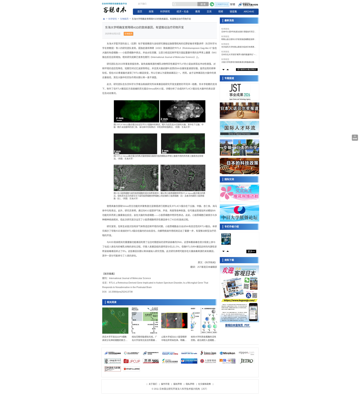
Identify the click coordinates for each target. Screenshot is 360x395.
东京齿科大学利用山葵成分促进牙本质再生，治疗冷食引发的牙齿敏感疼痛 (237, 39)
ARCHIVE (249, 11)
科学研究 (165, 11)
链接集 (233, 11)
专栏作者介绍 (231, 226)
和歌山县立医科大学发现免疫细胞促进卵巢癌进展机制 (238, 32)
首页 (139, 11)
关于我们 (142, 4)
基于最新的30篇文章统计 (246, 69)
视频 (220, 11)
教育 (197, 11)
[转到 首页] (104, 19)
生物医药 (124, 19)
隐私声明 (190, 384)
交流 (209, 11)
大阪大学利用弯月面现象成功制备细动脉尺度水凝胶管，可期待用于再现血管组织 (238, 54)
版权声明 (177, 384)
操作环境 (165, 384)
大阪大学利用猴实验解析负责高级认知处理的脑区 (238, 62)
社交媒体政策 (204, 384)
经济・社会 (183, 11)
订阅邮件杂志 (222, 4)
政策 (151, 11)
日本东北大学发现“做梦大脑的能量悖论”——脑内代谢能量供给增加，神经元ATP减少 (239, 47)
